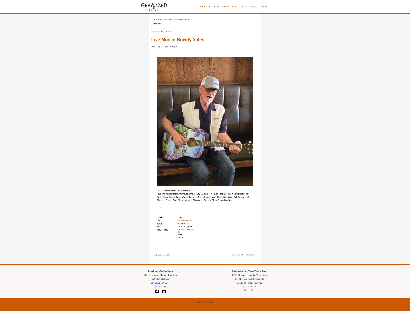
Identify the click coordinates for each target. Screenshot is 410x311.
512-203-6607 (249, 287)
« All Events (156, 24)
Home (216, 6)
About (243, 6)
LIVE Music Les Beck (161, 255)
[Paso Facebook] (157, 291)
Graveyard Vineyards (184, 221)
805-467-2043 (160, 287)
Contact (263, 6)
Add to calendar (168, 207)
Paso (224, 6)
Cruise (254, 6)
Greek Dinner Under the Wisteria (244, 255)
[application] (227, 6)
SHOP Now (205, 6)
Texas (234, 6)
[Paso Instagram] (164, 291)
